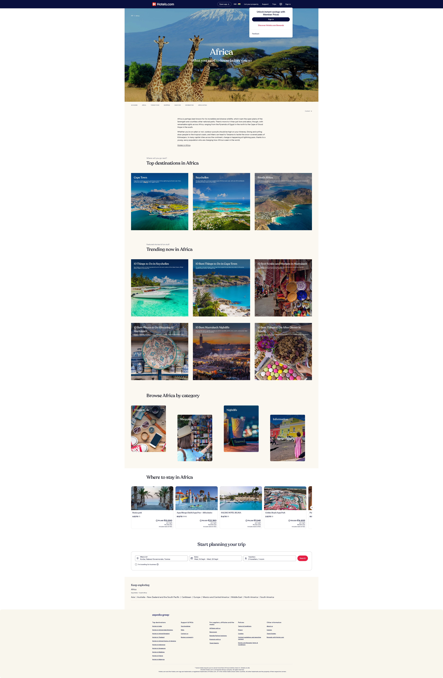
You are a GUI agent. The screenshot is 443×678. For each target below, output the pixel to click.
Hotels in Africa (183, 145)
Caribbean (186, 597)
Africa (144, 105)
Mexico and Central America (216, 597)
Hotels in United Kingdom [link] (161, 633)
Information (189, 105)
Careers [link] (269, 630)
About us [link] (270, 626)
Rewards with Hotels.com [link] (275, 637)
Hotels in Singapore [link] (159, 648)
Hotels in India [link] (157, 626)
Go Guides (134, 105)
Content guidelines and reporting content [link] (249, 638)
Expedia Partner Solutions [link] (218, 635)
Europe (197, 597)
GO (132, 16)
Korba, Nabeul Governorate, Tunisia (155, 559)
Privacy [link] (240, 630)
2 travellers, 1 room (256, 559)
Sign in (288, 4)
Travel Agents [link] (214, 643)
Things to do (155, 105)
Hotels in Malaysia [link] (158, 659)
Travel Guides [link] (271, 633)
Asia (133, 597)
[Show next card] (312, 507)
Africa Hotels (202, 105)
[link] (271, 33)
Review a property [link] (187, 637)
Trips (274, 4)
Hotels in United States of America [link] (164, 641)
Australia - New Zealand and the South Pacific (158, 597)
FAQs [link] (182, 630)
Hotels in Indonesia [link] (158, 644)
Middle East (236, 597)
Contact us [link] (184, 633)
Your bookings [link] (185, 626)
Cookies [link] (241, 633)
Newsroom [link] (213, 632)
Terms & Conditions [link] (244, 626)
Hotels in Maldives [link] (158, 652)
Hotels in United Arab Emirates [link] (162, 630)
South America (267, 597)
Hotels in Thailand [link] (158, 637)
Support (265, 4)
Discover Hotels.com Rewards (271, 25)
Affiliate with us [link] (215, 628)
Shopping (167, 105)
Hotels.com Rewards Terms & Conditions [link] (248, 643)
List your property (251, 4)
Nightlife (178, 105)
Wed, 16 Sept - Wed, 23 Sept (206, 559)
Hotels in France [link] (157, 656)
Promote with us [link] (215, 639)
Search (303, 558)
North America (251, 597)
